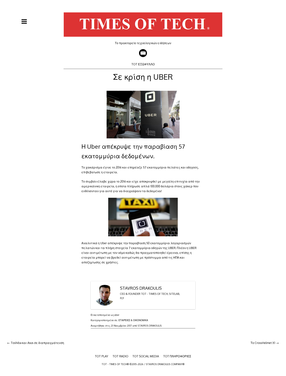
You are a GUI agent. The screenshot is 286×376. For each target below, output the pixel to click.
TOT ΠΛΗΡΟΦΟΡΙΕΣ (177, 356)
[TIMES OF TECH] (143, 39)
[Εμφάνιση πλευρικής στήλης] (24, 21)
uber (116, 314)
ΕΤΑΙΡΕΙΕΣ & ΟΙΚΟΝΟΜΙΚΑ (133, 320)
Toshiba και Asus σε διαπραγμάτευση (37, 343)
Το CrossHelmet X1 (263, 343)
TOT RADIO (120, 356)
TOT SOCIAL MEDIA (145, 356)
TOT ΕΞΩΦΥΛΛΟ (143, 64)
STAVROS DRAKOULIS (141, 288)
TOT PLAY (101, 356)
